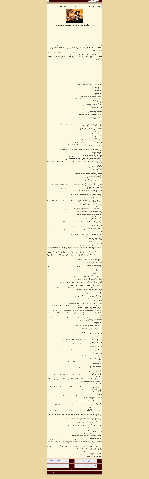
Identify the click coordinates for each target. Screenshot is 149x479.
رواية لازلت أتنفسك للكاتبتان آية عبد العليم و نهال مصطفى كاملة (59, 461)
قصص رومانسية (66, 465)
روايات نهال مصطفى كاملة (91, 465)
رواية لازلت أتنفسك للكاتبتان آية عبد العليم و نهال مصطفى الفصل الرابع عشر (87, 461)
